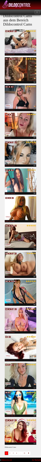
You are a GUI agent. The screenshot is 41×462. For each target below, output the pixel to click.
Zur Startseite (36, 460)
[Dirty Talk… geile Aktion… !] (20, 291)
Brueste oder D (10, 416)
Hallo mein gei (10, 221)
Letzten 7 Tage (10, 388)
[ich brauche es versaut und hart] (20, 236)
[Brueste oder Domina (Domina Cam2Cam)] (20, 403)
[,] (20, 430)
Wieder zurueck (10, 360)
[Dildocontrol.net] (17, 4)
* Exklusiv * (9, 277)
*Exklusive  (9, 54)
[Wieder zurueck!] (20, 347)
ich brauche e (9, 249)
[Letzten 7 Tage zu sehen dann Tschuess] (20, 375)
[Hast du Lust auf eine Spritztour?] (20, 97)
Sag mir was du (10, 193)
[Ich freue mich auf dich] (20, 152)
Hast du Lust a (10, 110)
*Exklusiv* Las (10, 82)
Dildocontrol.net (6, 460)
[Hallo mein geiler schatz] (20, 208)
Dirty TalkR (9, 304)
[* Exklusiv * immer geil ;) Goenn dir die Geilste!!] (20, 264)
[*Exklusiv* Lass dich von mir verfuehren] (20, 69)
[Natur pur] (20, 125)
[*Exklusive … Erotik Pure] (20, 41)
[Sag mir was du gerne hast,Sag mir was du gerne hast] (20, 180)
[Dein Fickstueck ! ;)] (20, 319)
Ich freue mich (10, 165)
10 (24, 453)
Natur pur (8, 138)
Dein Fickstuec (10, 332)
